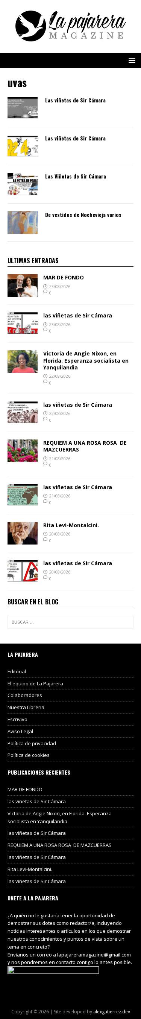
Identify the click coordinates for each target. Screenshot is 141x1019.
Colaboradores (25, 695)
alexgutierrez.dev (111, 1011)
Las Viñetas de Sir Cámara (75, 176)
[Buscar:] (70, 622)
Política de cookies (29, 755)
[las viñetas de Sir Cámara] (23, 330)
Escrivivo (17, 719)
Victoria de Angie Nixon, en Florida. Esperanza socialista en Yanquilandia (86, 360)
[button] (130, 60)
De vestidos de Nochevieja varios (83, 214)
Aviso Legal (20, 731)
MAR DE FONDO (63, 277)
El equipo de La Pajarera (35, 683)
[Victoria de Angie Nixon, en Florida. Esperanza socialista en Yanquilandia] (23, 368)
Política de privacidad (32, 743)
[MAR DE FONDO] (23, 292)
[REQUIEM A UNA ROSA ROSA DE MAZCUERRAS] (23, 457)
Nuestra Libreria (26, 707)
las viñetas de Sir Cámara (77, 315)
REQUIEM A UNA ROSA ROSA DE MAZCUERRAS (85, 446)
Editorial (17, 671)
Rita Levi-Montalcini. (71, 525)
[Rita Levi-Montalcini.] (23, 539)
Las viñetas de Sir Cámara (75, 100)
